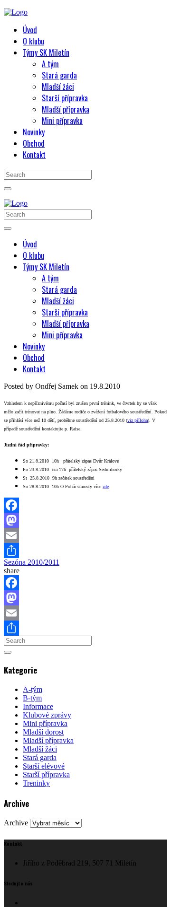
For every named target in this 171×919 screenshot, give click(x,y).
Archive (16, 823)
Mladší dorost (43, 732)
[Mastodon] (85, 520)
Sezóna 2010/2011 (31, 562)
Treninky (36, 783)
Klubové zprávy (47, 715)
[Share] (85, 550)
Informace (38, 706)
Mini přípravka (45, 723)
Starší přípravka (46, 774)
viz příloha (137, 420)
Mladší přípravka (48, 740)
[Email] (85, 535)
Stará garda (40, 757)
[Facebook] (85, 505)
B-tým (32, 698)
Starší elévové (44, 766)
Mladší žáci (40, 749)
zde (106, 486)
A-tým (32, 689)
